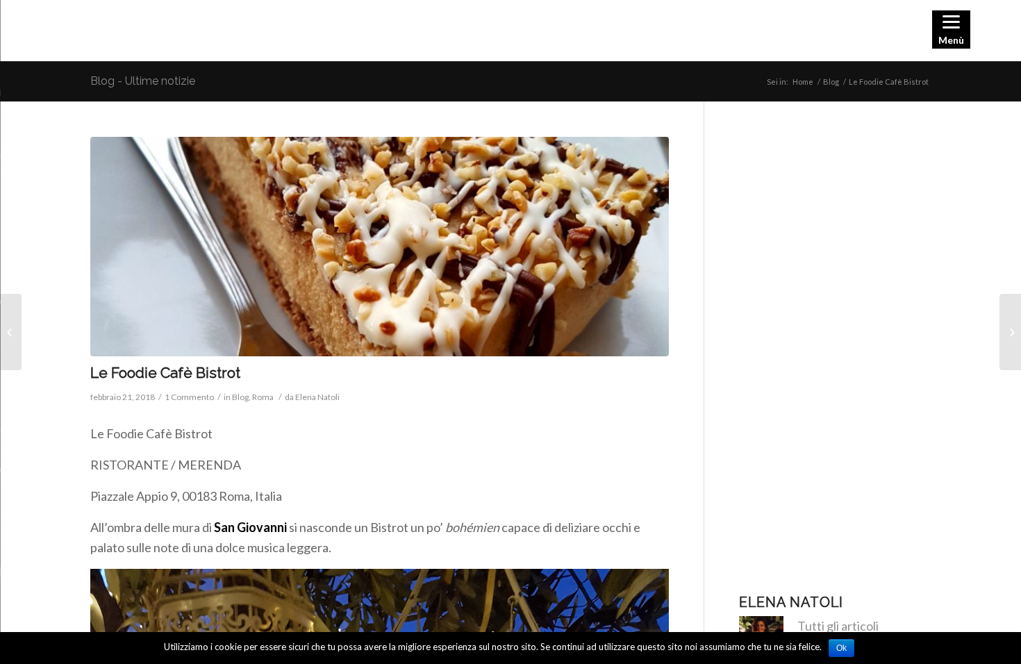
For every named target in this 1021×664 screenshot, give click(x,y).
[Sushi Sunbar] (11, 332)
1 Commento (189, 397)
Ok (841, 648)
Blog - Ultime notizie (142, 81)
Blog (831, 81)
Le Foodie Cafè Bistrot (165, 372)
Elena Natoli (317, 397)
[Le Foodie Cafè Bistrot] (379, 247)
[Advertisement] (835, 345)
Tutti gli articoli (838, 625)
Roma (263, 397)
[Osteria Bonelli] (1010, 332)
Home (802, 81)
